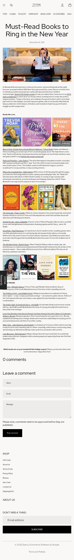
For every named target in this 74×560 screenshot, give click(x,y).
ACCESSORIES (59, 14)
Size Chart (6, 482)
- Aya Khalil (21, 305)
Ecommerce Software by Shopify (44, 544)
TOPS (5, 14)
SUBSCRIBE (37, 529)
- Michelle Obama (13, 287)
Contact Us (7, 487)
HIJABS (13, 14)
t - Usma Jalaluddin (15, 222)
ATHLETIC (22, 14)
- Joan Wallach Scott (18, 293)
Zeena (25, 544)
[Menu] (4, 5)
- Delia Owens (18, 172)
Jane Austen (15, 161)
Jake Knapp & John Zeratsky (18, 325)
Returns (5, 478)
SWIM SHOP (33, 14)
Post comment (12, 433)
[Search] (11, 5)
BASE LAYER (46, 14)
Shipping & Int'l (8, 491)
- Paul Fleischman (13, 231)
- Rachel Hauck (16, 244)
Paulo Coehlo (14, 213)
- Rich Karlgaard (14, 334)
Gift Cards (6, 460)
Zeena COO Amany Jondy (25, 94)
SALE (69, 14)
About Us (6, 464)
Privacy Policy (8, 473)
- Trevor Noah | (28, 149)
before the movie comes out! (32, 156)
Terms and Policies (37, 551)
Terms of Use (8, 469)
